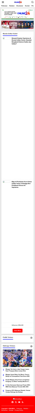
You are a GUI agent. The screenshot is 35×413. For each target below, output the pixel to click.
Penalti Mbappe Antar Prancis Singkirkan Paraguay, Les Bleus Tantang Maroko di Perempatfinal (17, 380)
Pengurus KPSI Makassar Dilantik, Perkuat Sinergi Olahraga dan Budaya (18, 391)
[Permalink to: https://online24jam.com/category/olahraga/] (31, 346)
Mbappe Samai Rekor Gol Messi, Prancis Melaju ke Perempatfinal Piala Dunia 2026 (17, 375)
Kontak (11, 410)
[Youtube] (19, 402)
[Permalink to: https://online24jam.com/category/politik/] (31, 338)
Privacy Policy (19, 410)
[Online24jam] (18, 2)
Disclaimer (4, 410)
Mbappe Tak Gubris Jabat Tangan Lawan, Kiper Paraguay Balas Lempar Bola (17, 370)
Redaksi (26, 408)
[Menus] (2, 2)
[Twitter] (16, 402)
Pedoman (19, 408)
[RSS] (22, 402)
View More (17, 330)
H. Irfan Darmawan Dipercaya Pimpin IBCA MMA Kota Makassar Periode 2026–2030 (18, 385)
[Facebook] (12, 402)
